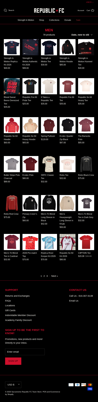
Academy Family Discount (18, 320)
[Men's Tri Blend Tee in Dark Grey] (86, 203)
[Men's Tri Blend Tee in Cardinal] (12, 242)
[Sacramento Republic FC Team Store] (49, 10)
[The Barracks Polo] (86, 125)
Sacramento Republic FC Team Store (26, 392)
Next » (54, 276)
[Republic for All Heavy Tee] (86, 86)
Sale (78, 20)
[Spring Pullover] (49, 125)
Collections (54, 20)
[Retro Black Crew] (86, 164)
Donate (67, 20)
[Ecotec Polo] (30, 164)
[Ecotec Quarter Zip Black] (68, 125)
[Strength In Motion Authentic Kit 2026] (30, 47)
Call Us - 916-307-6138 (81, 296)
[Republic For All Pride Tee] (30, 86)
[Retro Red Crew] (12, 203)
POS (44, 392)
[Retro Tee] (68, 164)
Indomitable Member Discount (20, 315)
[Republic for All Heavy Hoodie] (30, 125)
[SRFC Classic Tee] (49, 164)
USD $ (88, 2)
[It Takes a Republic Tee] (49, 86)
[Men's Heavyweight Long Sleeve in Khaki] (68, 203)
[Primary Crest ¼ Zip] (30, 203)
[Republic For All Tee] (68, 86)
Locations (10, 305)
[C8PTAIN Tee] (86, 242)
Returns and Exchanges (17, 296)
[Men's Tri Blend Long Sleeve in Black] (49, 203)
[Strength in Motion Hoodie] (68, 47)
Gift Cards (10, 310)
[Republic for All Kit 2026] (68, 242)
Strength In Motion (26, 20)
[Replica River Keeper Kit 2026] (49, 242)
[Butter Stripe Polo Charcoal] (12, 164)
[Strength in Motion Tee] (49, 47)
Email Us (73, 300)
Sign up (13, 361)
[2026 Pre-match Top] (30, 242)
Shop (41, 20)
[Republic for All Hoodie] (12, 125)
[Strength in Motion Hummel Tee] (86, 47)
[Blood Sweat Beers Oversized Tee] (12, 86)
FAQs (8, 300)
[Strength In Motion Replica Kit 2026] (12, 47)
